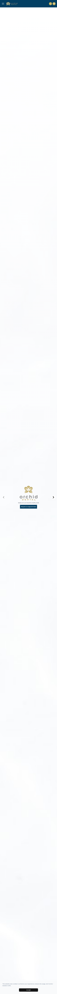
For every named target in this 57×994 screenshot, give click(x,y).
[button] (2, 4)
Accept (28, 990)
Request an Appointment (28, 507)
